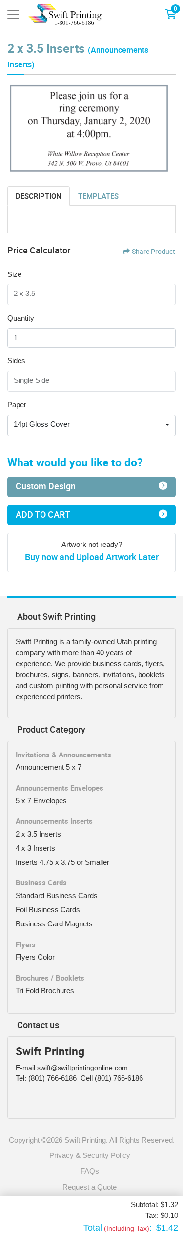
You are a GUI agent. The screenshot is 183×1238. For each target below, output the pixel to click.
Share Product (153, 251)
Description (38, 196)
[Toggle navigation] (13, 14)
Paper (16, 404)
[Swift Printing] (65, 14)
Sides (16, 361)
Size (14, 274)
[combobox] (91, 425)
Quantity (20, 318)
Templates (98, 196)
